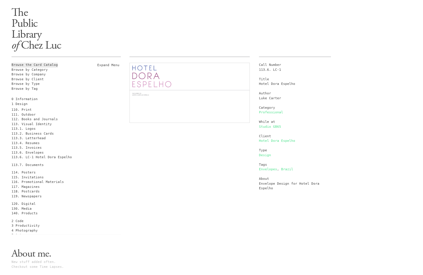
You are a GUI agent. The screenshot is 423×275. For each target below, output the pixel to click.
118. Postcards (26, 191)
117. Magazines (26, 187)
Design (265, 155)
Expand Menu (108, 65)
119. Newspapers (27, 196)
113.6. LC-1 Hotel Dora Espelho (42, 157)
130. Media (22, 209)
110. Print (22, 110)
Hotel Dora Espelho (277, 141)
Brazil (287, 169)
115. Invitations (28, 177)
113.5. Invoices (27, 148)
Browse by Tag (25, 89)
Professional (271, 112)
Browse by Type (26, 84)
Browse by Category (30, 70)
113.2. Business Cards (33, 133)
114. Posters (24, 172)
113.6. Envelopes (28, 152)
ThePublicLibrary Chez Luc (36, 29)
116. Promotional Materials (38, 182)
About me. (31, 253)
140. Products (25, 213)
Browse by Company (29, 74)
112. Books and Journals (35, 119)
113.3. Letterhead (29, 138)
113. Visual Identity (32, 124)
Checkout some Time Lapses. (38, 267)
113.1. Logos (24, 129)
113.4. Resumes (26, 143)
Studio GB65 (270, 127)
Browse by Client (28, 79)
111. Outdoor (24, 115)
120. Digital (24, 204)
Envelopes (268, 169)
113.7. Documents (28, 165)
